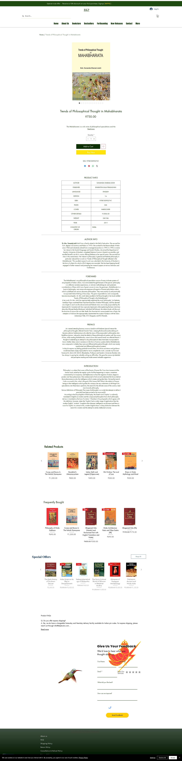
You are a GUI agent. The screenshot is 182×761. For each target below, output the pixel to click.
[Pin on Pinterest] (89, 166)
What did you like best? (105, 682)
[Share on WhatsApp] (93, 166)
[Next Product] (142, 461)
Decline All (162, 758)
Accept (173, 758)
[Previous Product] (41, 461)
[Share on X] (97, 166)
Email (99, 671)
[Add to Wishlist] (103, 146)
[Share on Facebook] (85, 166)
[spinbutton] (91, 139)
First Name (101, 661)
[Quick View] (53, 460)
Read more (91, 129)
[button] (157, 16)
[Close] (179, 757)
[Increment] (94, 139)
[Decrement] (87, 139)
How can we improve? (105, 693)
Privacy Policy (83, 758)
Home (41, 35)
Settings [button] (152, 758)
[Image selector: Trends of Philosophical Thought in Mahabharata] (79, 103)
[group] (91, 471)
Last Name (122, 661)
